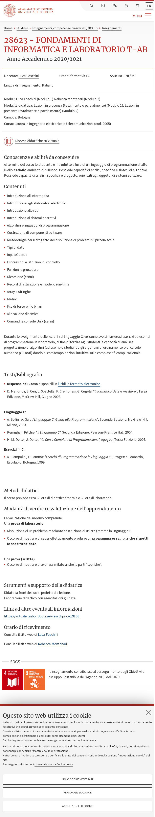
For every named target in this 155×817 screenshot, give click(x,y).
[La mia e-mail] (137, 6)
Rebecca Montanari (68, 99)
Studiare (22, 28)
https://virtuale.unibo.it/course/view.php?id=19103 (41, 616)
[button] (104, 16)
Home (8, 28)
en (149, 6)
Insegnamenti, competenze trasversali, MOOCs (65, 28)
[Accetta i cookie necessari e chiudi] (149, 712)
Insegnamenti (111, 28)
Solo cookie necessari (77, 779)
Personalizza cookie (78, 793)
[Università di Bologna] (29, 10)
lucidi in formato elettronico (79, 383)
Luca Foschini (29, 75)
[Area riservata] (126, 6)
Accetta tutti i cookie (77, 806)
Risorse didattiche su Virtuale (37, 140)
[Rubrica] (103, 6)
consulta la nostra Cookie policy (54, 764)
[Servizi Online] (115, 6)
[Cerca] (92, 6)
